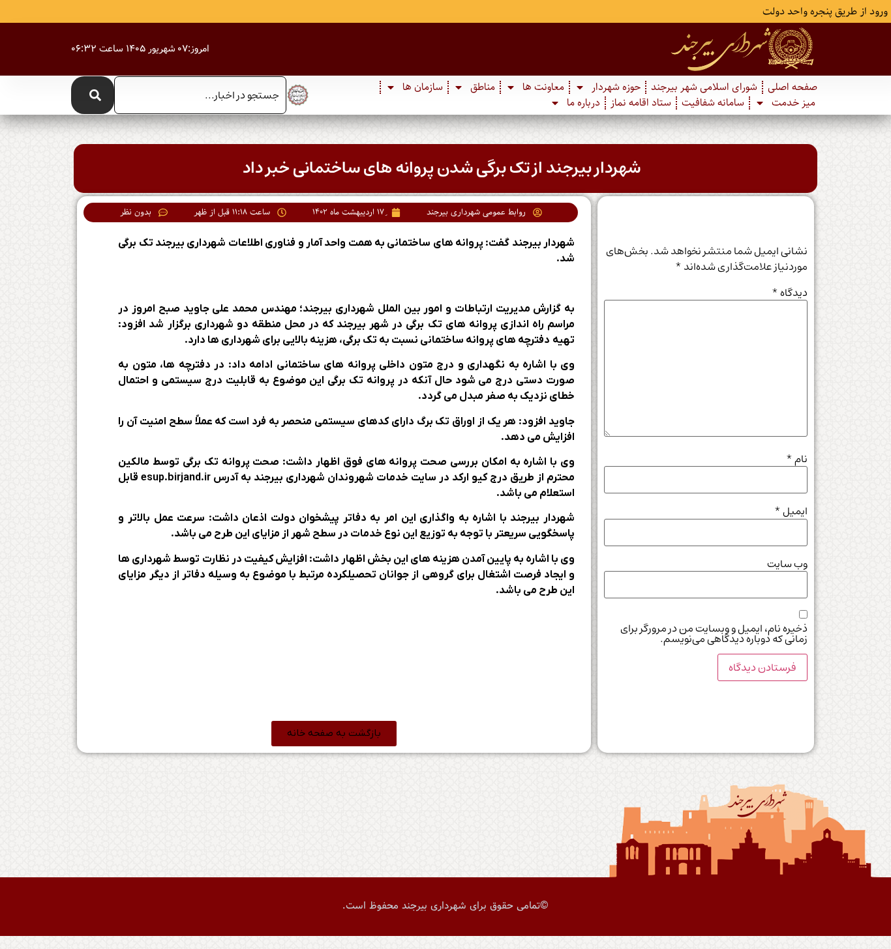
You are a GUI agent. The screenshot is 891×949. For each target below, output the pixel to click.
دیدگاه (790, 292)
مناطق (482, 87)
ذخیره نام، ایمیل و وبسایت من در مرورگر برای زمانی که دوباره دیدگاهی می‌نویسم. (714, 633)
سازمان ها (422, 87)
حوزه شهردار (616, 87)
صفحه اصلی (792, 87)
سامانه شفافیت (713, 103)
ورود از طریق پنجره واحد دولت (825, 11)
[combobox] (200, 95)
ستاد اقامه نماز (641, 103)
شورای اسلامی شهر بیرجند (704, 87)
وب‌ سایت (787, 564)
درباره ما (583, 103)
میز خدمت (793, 103)
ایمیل (791, 511)
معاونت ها (543, 87)
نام (797, 459)
